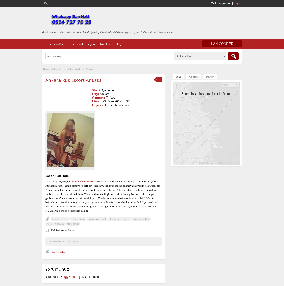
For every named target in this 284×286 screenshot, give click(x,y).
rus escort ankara (141, 218)
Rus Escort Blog (110, 44)
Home (46, 68)
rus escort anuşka (55, 223)
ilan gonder (221, 44)
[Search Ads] (233, 56)
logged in (69, 277)
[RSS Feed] (45, 3)
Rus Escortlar (54, 44)
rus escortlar (73, 223)
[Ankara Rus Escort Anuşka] (70, 140)
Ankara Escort (58, 68)
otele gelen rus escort (119, 218)
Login (236, 3)
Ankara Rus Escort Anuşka (73, 80)
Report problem (58, 252)
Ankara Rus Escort (83, 181)
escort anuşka (78, 218)
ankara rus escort (60, 218)
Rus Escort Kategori (82, 44)
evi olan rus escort (97, 218)
